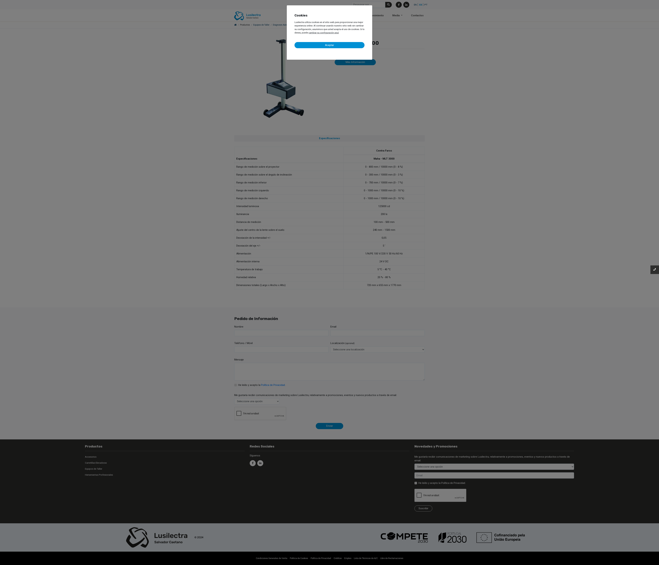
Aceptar (329, 45)
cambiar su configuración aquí (324, 32)
